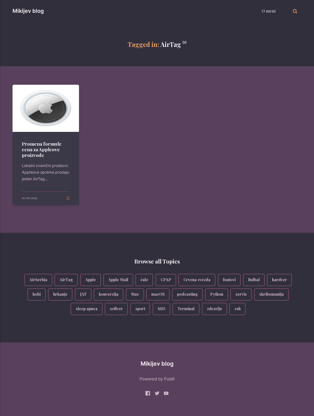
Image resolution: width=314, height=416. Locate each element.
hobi (37, 294)
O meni (268, 11)
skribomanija (271, 294)
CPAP (165, 279)
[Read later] (68, 198)
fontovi (229, 279)
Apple (90, 279)
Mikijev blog (28, 11)
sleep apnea (86, 308)
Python (216, 294)
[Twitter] (157, 394)
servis (241, 294)
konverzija (108, 294)
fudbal (254, 279)
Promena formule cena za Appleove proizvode (42, 149)
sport (140, 308)
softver (116, 308)
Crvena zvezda (196, 279)
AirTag (66, 279)
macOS (158, 294)
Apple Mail (118, 279)
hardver (279, 279)
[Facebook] (147, 394)
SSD (161, 308)
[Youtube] (166, 394)
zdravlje (214, 308)
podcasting (187, 294)
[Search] (294, 10)
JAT (83, 294)
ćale (144, 279)
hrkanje (60, 294)
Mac (135, 294)
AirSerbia (38, 279)
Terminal (186, 308)
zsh (238, 308)
